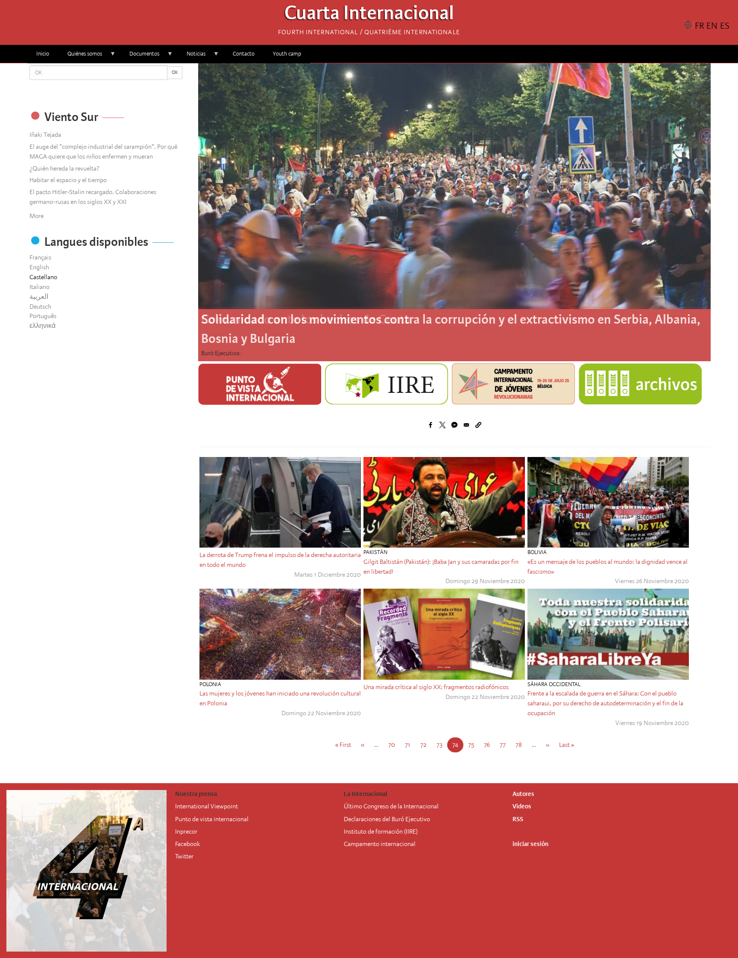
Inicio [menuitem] (42, 53)
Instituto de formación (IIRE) (381, 831)
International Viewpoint (206, 806)
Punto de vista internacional (212, 819)
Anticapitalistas (221, 353)
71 (410, 745)
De (347, 819)
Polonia (210, 684)
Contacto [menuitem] (244, 53)
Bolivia (537, 552)
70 (394, 745)
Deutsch (40, 306)
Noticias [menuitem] (191, 56)
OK (175, 72)
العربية (38, 297)
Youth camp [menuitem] (287, 53)
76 (489, 745)
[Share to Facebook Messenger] (454, 425)
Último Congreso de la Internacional (391, 806)
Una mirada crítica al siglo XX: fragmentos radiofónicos (436, 687)
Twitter (184, 856)
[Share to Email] (466, 425)
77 (505, 745)
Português (42, 316)
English (39, 267)
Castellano (43, 277)
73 (442, 745)
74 (457, 746)
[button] (478, 425)
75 (473, 745)
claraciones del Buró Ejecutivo (390, 819)
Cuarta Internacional (369, 15)
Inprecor (186, 831)
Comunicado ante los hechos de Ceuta (306, 319)
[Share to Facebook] (430, 425)
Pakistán (375, 552)
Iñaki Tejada (45, 135)
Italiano (39, 287)
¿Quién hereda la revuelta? (64, 168)
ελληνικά (42, 326)
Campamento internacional (380, 844)
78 (521, 745)
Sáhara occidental (553, 684)
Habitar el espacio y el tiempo (68, 180)
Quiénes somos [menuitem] (80, 56)
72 (426, 745)
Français (40, 257)
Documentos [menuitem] (139, 56)
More (36, 216)
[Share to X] (442, 425)
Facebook (187, 844)
